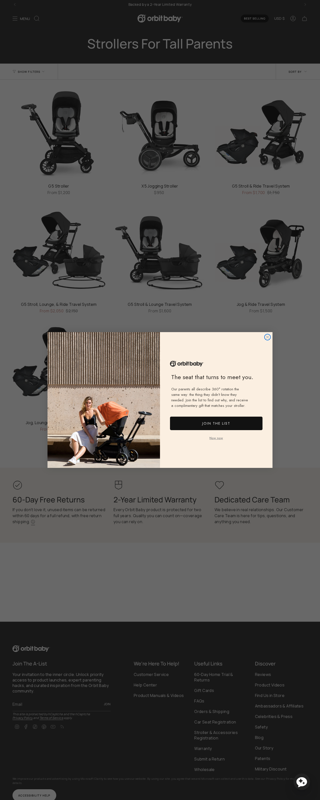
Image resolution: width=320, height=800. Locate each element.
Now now (216, 438)
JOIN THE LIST (216, 423)
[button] (302, 781)
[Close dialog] (267, 337)
